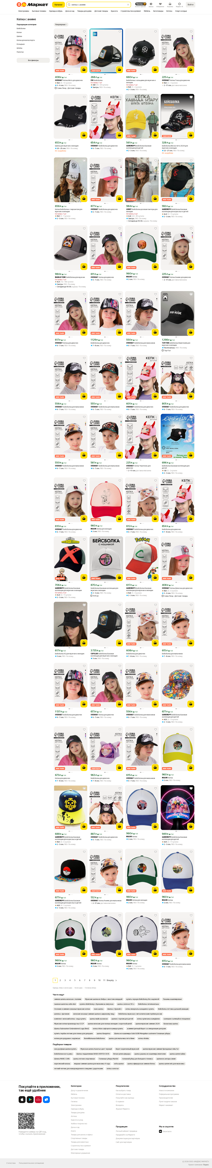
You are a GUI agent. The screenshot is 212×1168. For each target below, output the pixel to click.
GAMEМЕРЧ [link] (130, 146)
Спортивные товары (79, 1138)
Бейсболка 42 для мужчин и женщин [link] (69, 654)
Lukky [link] (128, 209)
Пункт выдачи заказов (168, 1102)
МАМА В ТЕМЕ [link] (60, 277)
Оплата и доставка (123, 1094)
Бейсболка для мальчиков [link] (140, 343)
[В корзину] (84, 69)
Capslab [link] (94, 654)
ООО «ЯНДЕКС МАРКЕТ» (199, 1161)
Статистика (10, 1163)
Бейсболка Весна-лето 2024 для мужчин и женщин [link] (175, 147)
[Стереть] (128, 4)
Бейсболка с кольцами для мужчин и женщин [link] (141, 81)
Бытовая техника (78, 1098)
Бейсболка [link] (96, 80)
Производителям (166, 1098)
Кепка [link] (131, 277)
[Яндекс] (206, 1165)
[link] (68, 999)
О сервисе (120, 1102)
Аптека (74, 1116)
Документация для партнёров (128, 1138)
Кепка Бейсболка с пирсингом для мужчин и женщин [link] (68, 210)
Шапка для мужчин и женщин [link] (67, 146)
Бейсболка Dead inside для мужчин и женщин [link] (176, 344)
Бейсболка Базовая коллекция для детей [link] (138, 147)
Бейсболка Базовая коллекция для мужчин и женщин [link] (68, 589)
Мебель (74, 1094)
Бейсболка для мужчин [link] (70, 277)
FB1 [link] (92, 80)
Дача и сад (75, 1127)
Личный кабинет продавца (126, 1131)
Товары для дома (77, 1113)
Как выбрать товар (123, 1090)
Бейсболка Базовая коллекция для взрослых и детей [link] (175, 210)
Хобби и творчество (79, 1124)
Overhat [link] (59, 80)
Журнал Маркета (122, 1109)
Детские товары (77, 1149)
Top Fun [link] (165, 343)
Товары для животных (80, 1142)
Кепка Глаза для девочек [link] (176, 80)
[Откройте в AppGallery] (38, 1102)
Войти (190, 4)
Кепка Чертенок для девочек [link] (138, 467)
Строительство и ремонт (81, 1146)
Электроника (76, 1105)
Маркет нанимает (166, 1105)
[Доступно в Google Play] (30, 1102)
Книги (73, 1131)
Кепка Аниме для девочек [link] (176, 277)
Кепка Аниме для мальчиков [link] (106, 901)
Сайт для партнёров (124, 1142)
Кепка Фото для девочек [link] (69, 80)
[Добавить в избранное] (84, 31)
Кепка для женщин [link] (101, 529)
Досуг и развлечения (79, 1090)
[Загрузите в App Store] (22, 1102)
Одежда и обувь (77, 1109)
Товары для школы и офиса (81, 1135)
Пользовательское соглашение (31, 1163)
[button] (61, 24)
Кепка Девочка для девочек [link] (177, 588)
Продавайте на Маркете (125, 1135)
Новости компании (166, 1090)
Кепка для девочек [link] (102, 277)
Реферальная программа (169, 1094)
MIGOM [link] (129, 277)
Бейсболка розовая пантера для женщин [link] (141, 210)
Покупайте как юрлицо (125, 1098)
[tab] (24, 11)
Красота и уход (77, 1120)
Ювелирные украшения (80, 1153)
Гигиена (74, 1102)
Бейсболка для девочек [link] (104, 146)
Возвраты (120, 1105)
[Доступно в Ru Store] (46, 1102)
